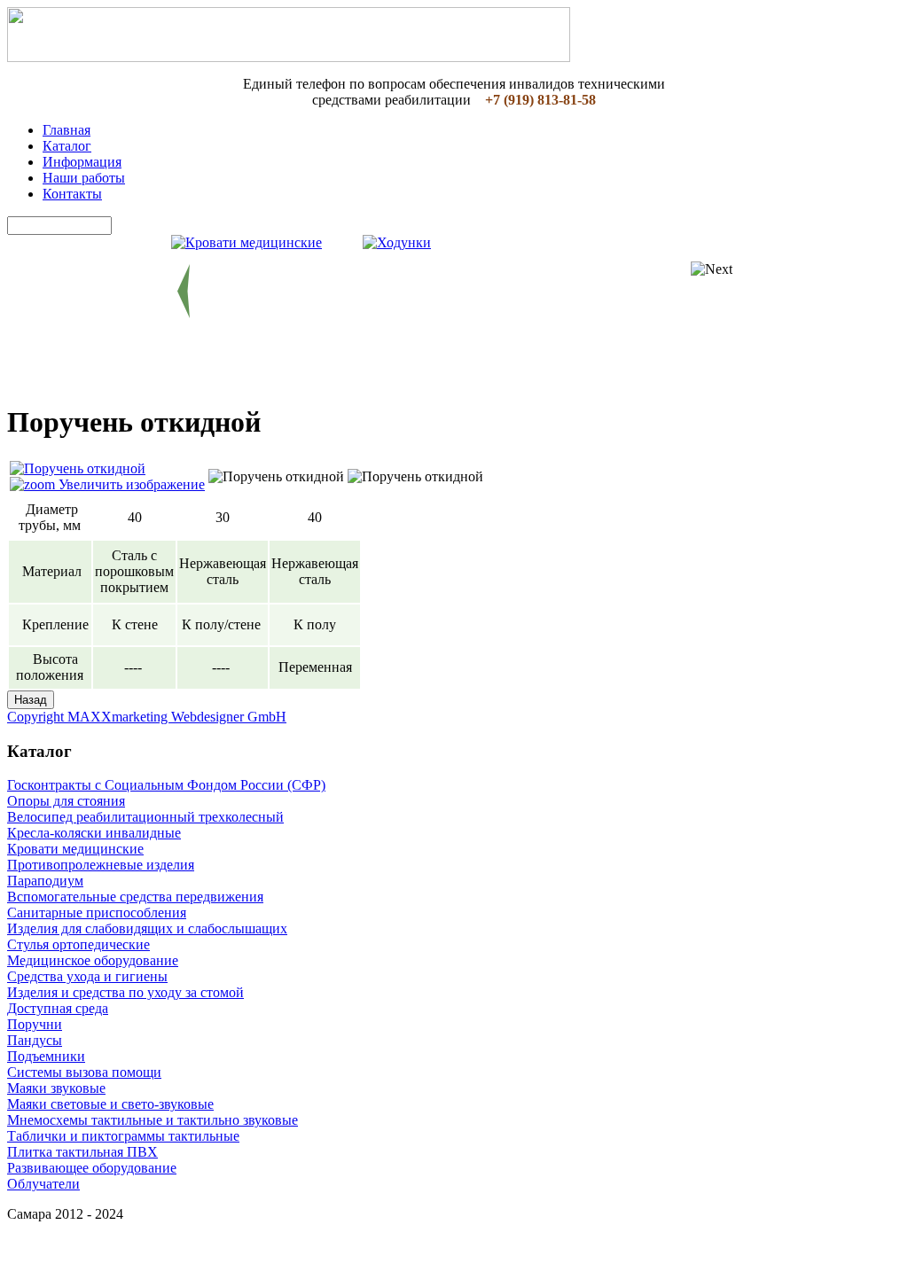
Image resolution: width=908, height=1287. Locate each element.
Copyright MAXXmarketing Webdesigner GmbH (146, 716)
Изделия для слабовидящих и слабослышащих (147, 928)
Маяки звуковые (56, 1088)
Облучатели (43, 1183)
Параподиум (45, 880)
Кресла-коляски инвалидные (94, 832)
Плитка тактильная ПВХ (82, 1151)
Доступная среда (57, 1008)
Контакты (72, 193)
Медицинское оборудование (92, 960)
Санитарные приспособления (96, 912)
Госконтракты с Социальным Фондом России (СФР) (166, 784)
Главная (66, 129)
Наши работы (84, 177)
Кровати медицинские (75, 848)
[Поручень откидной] (276, 477)
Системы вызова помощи (84, 1072)
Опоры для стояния (66, 800)
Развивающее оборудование (91, 1167)
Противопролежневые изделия (100, 864)
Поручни (34, 1024)
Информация (82, 161)
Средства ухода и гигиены (87, 976)
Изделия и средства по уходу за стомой (125, 992)
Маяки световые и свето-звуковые (110, 1104)
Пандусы (34, 1040)
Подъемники (46, 1056)
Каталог (67, 145)
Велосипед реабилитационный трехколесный (145, 816)
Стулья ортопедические (78, 944)
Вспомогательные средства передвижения (135, 896)
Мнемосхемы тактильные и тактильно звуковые (152, 1119)
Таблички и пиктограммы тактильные (123, 1135)
